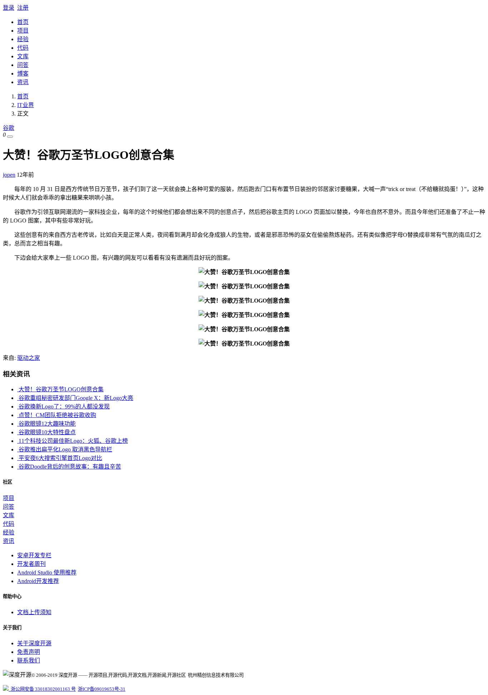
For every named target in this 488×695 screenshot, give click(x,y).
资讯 (23, 82)
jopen (9, 175)
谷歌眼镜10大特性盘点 (46, 432)
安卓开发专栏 (34, 555)
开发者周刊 (31, 564)
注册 (23, 8)
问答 (23, 65)
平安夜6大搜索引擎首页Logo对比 (59, 458)
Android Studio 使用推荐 (46, 572)
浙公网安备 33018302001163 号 (42, 689)
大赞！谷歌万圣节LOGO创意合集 (60, 389)
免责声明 (28, 652)
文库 (23, 56)
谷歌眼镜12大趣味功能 (46, 424)
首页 (23, 22)
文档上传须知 (34, 612)
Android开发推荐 (38, 581)
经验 (23, 39)
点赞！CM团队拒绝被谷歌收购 (56, 415)
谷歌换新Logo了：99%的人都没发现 (63, 406)
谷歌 (8, 128)
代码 (23, 48)
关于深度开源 (34, 643)
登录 (8, 8)
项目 (23, 31)
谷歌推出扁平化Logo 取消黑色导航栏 (64, 449)
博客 (23, 73)
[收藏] (10, 137)
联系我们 (28, 660)
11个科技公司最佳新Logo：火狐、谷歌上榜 (72, 441)
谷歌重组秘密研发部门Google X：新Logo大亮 (75, 398)
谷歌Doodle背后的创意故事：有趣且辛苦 (69, 467)
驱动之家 (28, 358)
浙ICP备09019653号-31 (101, 689)
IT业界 (25, 105)
